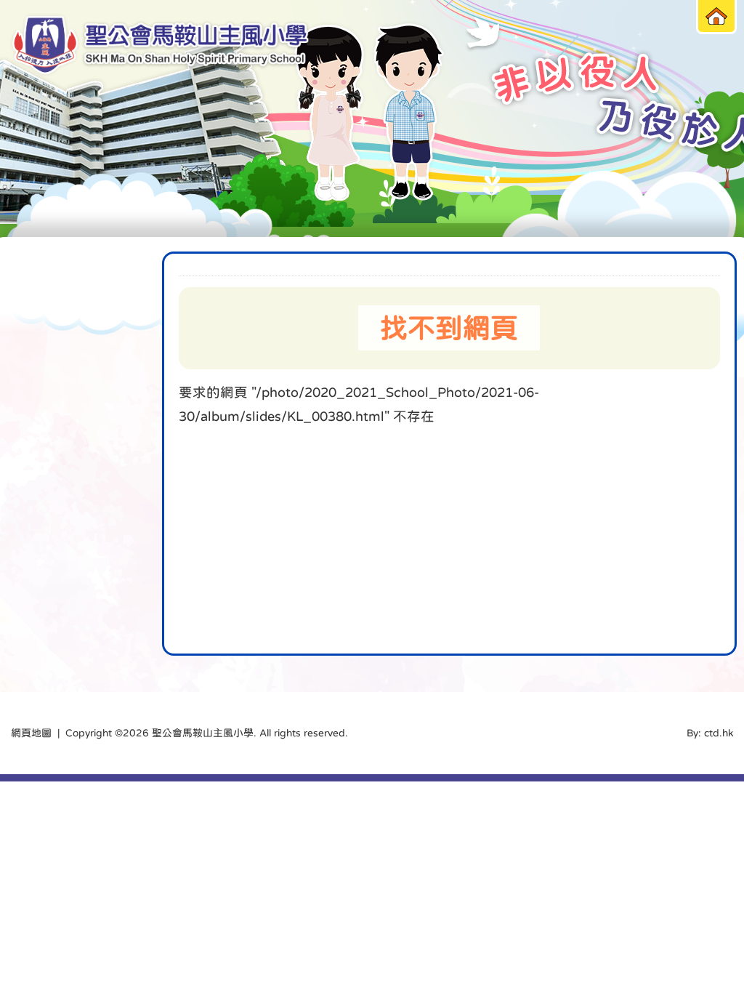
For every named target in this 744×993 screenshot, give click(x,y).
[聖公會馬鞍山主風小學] (160, 45)
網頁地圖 (31, 733)
